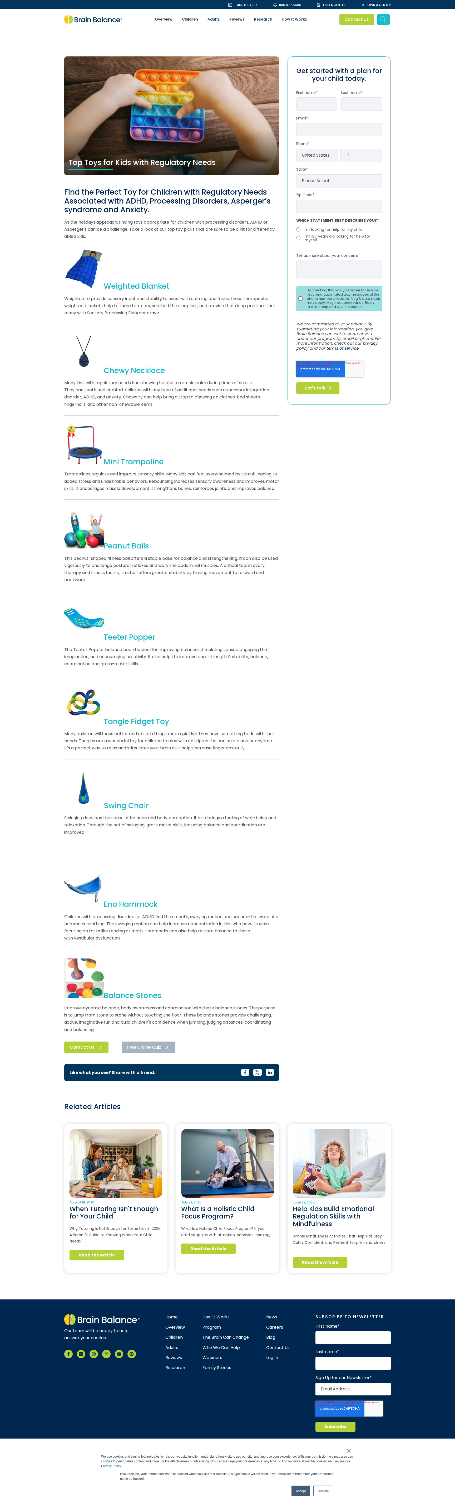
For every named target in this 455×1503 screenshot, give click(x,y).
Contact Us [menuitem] (278, 1348)
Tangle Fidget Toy (136, 721)
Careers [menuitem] (274, 1327)
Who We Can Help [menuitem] (221, 1348)
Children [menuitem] (190, 19)
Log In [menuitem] (272, 1358)
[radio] (339, 229)
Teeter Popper (129, 637)
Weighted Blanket (136, 286)
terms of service (342, 348)
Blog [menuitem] (270, 1337)
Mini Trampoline (134, 462)
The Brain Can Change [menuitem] (225, 1337)
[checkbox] (339, 234)
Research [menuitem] (263, 19)
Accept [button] (301, 1490)
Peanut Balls (126, 546)
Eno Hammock (130, 904)
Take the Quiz (246, 5)
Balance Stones (132, 995)
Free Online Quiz (144, 1047)
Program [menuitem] (211, 1327)
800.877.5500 (290, 5)
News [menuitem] (271, 1317)
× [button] (349, 1449)
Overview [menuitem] (163, 19)
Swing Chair (126, 806)
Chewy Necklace (134, 370)
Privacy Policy (111, 1465)
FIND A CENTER (334, 5)
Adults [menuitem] (213, 19)
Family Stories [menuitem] (216, 1368)
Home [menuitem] (171, 1317)
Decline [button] (323, 1490)
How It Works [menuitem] (294, 19)
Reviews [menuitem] (237, 19)
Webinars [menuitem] (212, 1358)
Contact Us (356, 19)
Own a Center (379, 5)
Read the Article (97, 1255)
